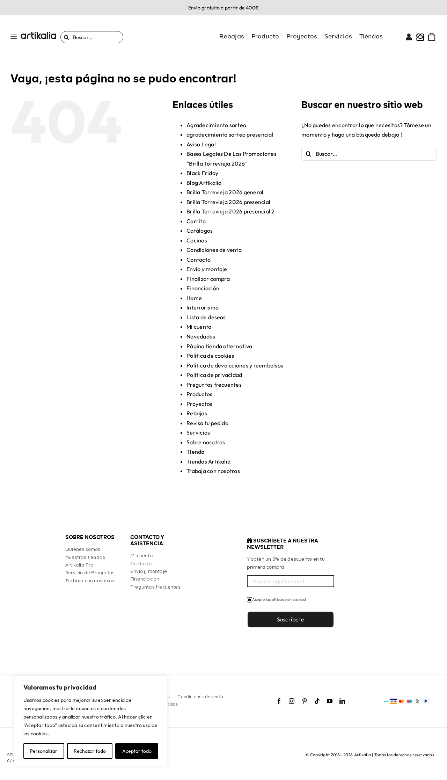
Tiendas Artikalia (208, 461)
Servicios (198, 432)
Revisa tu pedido (207, 423)
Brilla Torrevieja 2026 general (224, 192)
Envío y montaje (206, 268)
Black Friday (202, 172)
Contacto (198, 259)
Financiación (202, 288)
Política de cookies (210, 355)
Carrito (196, 221)
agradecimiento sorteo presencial (229, 134)
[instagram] (291, 701)
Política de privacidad (214, 374)
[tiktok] (317, 701)
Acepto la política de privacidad (279, 599)
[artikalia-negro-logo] (38, 34)
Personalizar (43, 751)
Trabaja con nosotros (213, 470)
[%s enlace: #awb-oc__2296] (409, 37)
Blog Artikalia (203, 182)
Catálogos (199, 230)
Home (194, 297)
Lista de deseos (206, 317)
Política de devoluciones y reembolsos (234, 365)
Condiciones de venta (214, 249)
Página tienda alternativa (219, 346)
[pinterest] (304, 701)
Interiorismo (202, 307)
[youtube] (329, 701)
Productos (199, 394)
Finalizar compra (208, 278)
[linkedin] (342, 701)
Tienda (195, 451)
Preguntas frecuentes (214, 384)
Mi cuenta (198, 326)
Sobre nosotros (205, 442)
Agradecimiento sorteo (216, 125)
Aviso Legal (201, 144)
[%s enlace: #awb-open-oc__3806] (420, 37)
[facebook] (279, 701)
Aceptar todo (137, 751)
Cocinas (196, 240)
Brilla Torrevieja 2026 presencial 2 (230, 211)
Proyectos (199, 403)
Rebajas (196, 413)
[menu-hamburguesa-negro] (13, 37)
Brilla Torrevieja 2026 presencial (228, 201)
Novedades (200, 336)
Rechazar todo (90, 751)
